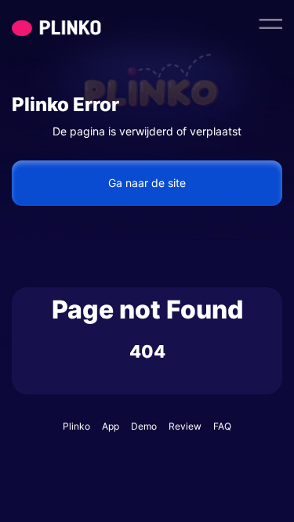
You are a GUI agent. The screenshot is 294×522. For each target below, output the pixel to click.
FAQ (222, 426)
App (110, 426)
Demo (144, 426)
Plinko (76, 426)
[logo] (86, 23)
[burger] (270, 23)
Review (185, 426)
